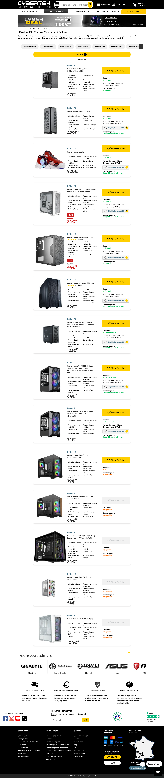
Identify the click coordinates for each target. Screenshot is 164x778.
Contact (112, 757)
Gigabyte (32, 673)
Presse (76, 739)
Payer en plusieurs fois (54, 736)
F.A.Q (76, 748)
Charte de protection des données (58, 750)
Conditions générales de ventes (57, 748)
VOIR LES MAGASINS (138, 768)
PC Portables (23, 748)
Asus (117, 673)
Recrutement (78, 742)
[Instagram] (11, 718)
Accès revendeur (80, 753)
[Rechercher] (90, 5)
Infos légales (50, 759)
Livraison (49, 739)
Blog (75, 745)
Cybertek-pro (79, 756)
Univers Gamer (56, 11)
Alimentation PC (48, 46)
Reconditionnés (23, 756)
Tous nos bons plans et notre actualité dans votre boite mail (69, 714)
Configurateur (82, 11)
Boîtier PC (31, 29)
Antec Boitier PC (66, 46)
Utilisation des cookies (54, 756)
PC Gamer (22, 745)
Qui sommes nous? (81, 736)
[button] (141, 46)
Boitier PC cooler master (137, 46)
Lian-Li (88, 673)
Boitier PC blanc (116, 46)
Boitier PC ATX (100, 46)
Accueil (21, 29)
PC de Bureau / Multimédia (28, 742)
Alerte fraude (51, 753)
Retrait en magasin (53, 742)
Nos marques (79, 750)
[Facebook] (5, 718)
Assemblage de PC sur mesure (57, 745)
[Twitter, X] (24, 718)
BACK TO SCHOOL (134, 11)
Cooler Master (60, 673)
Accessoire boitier (30, 46)
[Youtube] (17, 718)
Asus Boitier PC (83, 46)
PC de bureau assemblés (108, 11)
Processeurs (22, 753)
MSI (144, 673)
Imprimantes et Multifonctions (29, 750)
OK (85, 720)
